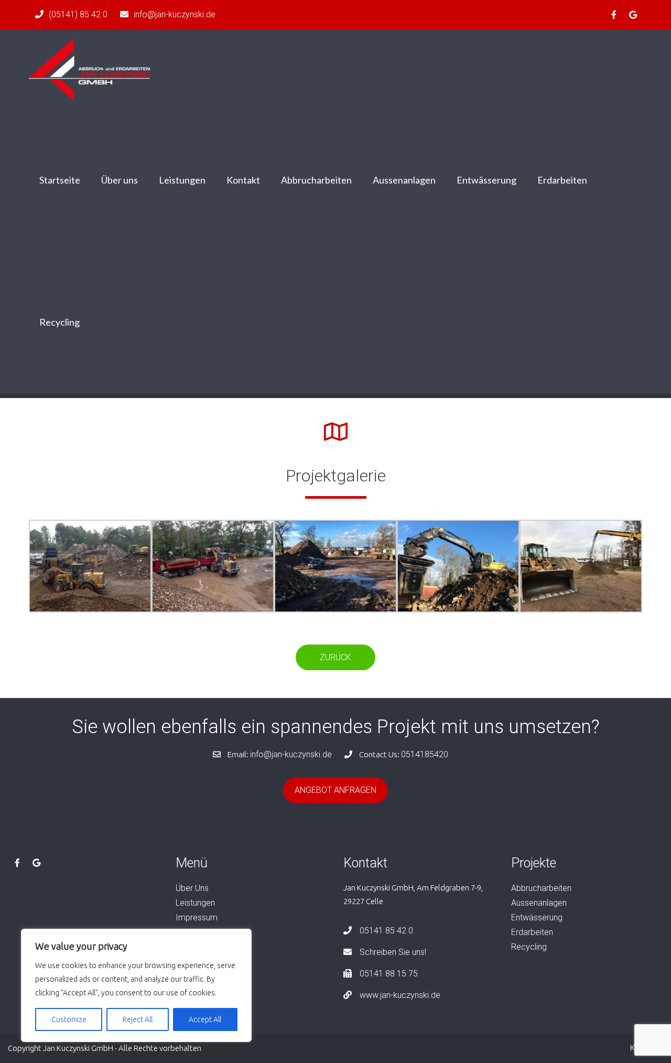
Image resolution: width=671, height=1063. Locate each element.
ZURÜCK (335, 657)
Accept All (205, 1019)
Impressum (197, 917)
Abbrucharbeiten (316, 180)
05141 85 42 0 (386, 931)
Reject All (138, 1019)
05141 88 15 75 (389, 974)
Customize (68, 1019)
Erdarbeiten (562, 180)
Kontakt (243, 180)
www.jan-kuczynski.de (400, 995)
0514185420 (424, 754)
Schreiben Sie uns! (393, 952)
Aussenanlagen (404, 180)
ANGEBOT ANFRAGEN (335, 790)
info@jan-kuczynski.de (174, 14)
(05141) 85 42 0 (78, 14)
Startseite (59, 180)
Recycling (59, 322)
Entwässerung (486, 180)
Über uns (119, 180)
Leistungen (182, 180)
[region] (136, 985)
